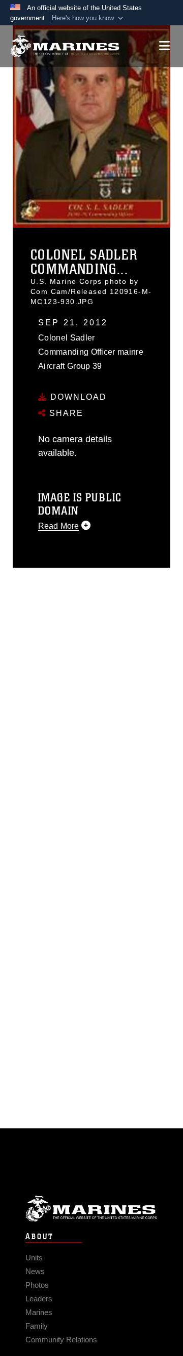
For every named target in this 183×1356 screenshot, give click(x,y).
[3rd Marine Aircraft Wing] (64, 46)
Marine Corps (91, 1208)
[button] (88, 18)
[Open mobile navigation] (164, 45)
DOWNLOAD (77, 397)
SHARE (64, 413)
